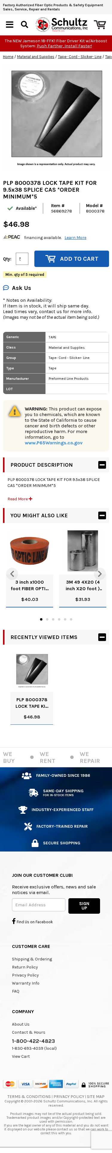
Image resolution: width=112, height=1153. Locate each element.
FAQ (15, 991)
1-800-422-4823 (33, 1041)
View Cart (21, 1056)
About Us (21, 1024)
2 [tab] (47, 619)
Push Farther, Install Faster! (64, 46)
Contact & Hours (28, 1032)
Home (8, 56)
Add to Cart (79, 258)
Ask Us (21, 288)
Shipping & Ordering (32, 959)
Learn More (75, 237)
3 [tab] (53, 619)
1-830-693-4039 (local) (34, 1048)
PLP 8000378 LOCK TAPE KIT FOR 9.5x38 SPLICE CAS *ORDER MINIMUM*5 (32, 703)
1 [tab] (41, 619)
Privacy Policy (25, 975)
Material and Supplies (35, 56)
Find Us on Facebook (34, 922)
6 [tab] (71, 619)
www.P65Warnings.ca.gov (53, 443)
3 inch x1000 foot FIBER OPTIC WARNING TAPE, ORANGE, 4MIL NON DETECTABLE (30, 585)
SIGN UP (84, 906)
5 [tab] (65, 619)
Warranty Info (25, 983)
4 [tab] (59, 619)
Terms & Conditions (29, 1096)
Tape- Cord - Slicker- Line (80, 56)
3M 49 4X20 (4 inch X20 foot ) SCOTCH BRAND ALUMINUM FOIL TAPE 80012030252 (83, 585)
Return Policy (25, 967)
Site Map (96, 1096)
